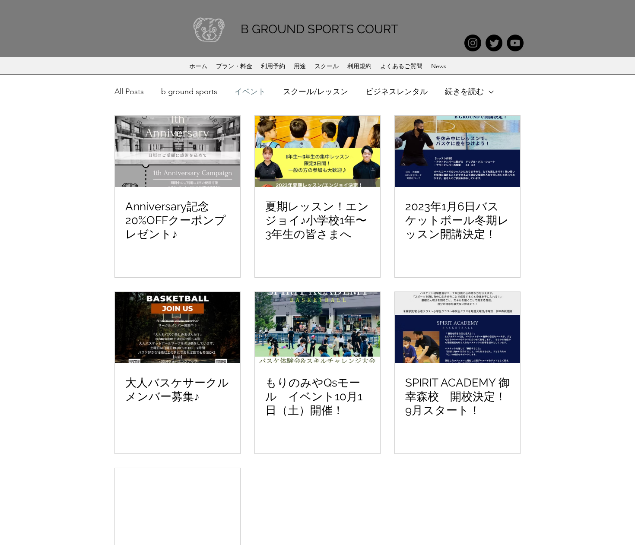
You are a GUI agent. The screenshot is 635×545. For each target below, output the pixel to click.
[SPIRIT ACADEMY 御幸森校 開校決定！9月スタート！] (457, 327)
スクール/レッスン (315, 91)
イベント (250, 91)
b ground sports (189, 91)
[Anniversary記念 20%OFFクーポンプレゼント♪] (177, 151)
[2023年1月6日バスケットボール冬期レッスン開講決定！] (457, 151)
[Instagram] (472, 43)
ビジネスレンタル (396, 91)
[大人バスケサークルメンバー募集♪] (177, 327)
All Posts (129, 91)
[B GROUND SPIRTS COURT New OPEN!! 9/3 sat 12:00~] (177, 503)
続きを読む (464, 91)
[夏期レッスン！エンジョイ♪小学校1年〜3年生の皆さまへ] (317, 151)
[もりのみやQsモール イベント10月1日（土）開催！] (317, 327)
